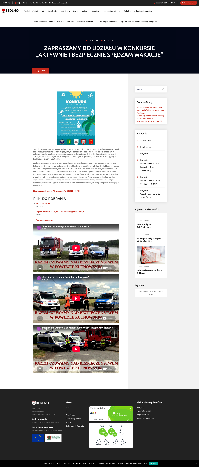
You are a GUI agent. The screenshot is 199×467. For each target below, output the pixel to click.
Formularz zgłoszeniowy (45, 220)
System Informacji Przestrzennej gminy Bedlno (140, 21)
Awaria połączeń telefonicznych (149, 107)
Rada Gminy (65, 11)
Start (36, 11)
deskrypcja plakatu (43, 203)
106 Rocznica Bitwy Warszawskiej (150, 121)
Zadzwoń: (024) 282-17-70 (165, 3)
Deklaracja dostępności (75, 426)
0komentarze (108, 41)
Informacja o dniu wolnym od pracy (150, 116)
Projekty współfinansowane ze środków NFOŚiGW (150, 180)
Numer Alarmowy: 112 (145, 418)
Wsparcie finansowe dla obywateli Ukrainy (150, 293)
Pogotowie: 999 (143, 415)
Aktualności (52, 11)
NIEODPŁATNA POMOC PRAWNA (80, 21)
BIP (43, 11)
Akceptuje (153, 463)
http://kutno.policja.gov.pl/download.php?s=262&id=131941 (56, 191)
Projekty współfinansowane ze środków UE (150, 194)
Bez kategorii (93, 41)
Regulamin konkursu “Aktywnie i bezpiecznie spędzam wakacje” (60, 212)
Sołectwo (95, 11)
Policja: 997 (141, 407)
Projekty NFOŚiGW (45, 3)
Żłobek (126, 11)
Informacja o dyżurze (145, 118)
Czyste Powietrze (111, 11)
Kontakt (69, 422)
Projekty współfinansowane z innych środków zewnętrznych (149, 165)
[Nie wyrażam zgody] (196, 463)
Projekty (144, 154)
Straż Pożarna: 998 (144, 411)
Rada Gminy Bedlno (73, 419)
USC (74, 11)
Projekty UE (34, 3)
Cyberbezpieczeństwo (143, 11)
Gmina (84, 11)
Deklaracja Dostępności (60, 3)
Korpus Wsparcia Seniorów (107, 21)
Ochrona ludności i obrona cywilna (48, 21)
